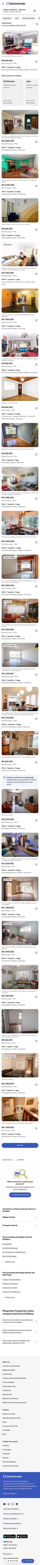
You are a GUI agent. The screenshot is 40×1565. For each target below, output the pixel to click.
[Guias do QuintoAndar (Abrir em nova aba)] (12, 1504)
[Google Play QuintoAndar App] (9, 1536)
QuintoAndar (7, 1160)
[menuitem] (7, 1160)
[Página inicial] (16, 3)
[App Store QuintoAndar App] (22, 1536)
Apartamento (7, 18)
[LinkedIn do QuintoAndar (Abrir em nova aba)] (17, 1504)
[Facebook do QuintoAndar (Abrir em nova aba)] (4, 1504)
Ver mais (20, 1145)
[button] (13, 92)
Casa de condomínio (28, 18)
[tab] (7, 18)
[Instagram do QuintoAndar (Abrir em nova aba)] (8, 1504)
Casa (16, 18)
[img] (20, 42)
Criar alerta (29, 1560)
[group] (20, 51)
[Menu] (3, 4)
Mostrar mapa (14, 1560)
